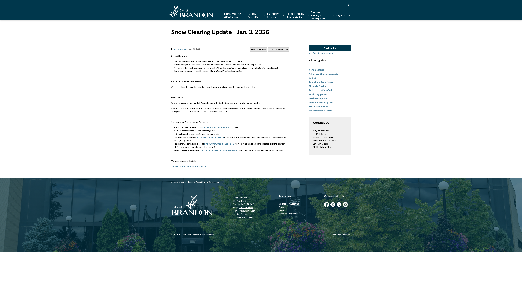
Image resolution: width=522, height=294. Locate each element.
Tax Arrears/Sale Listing (320, 110)
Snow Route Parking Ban (321, 102)
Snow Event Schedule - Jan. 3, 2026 (188, 166)
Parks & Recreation (253, 15)
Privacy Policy (199, 234)
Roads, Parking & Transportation (295, 15)
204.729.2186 (246, 207)
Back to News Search (323, 53)
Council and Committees (321, 82)
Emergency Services (273, 15)
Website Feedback (287, 213)
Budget (312, 78)
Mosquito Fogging (317, 86)
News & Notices (258, 49)
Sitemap (210, 234)
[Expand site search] (348, 5)
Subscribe (330, 47)
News (281, 210)
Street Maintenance (278, 49)
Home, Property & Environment (232, 15)
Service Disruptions (318, 98)
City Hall (340, 15)
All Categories (317, 60)
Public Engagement (318, 94)
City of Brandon (180, 49)
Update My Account (288, 203)
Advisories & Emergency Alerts (323, 74)
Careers (282, 207)
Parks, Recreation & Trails (321, 90)
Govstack (347, 234)
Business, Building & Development (318, 15)
